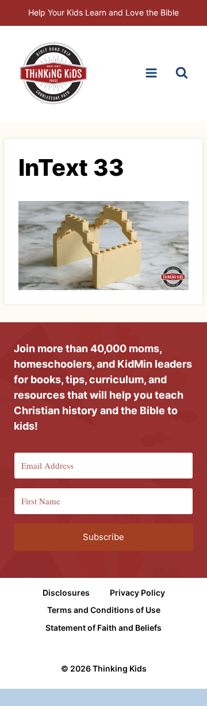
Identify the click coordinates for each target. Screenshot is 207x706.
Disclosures (66, 592)
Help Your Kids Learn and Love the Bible (103, 12)
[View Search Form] (181, 73)
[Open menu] (151, 73)
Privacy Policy (137, 592)
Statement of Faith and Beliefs (103, 627)
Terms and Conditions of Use (103, 610)
